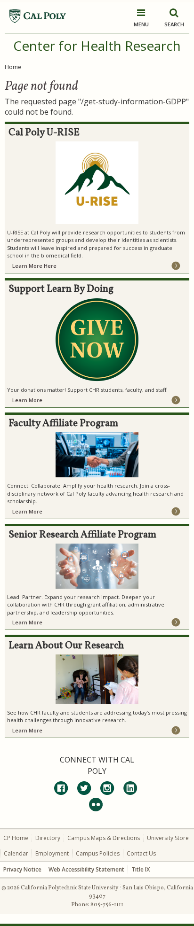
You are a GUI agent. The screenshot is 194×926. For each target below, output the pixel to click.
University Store (168, 838)
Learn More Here (34, 265)
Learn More (27, 400)
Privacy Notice (22, 869)
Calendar (16, 853)
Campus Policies (98, 853)
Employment (52, 853)
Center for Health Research (97, 45)
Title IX (140, 869)
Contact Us (141, 853)
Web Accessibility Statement (86, 869)
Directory (47, 838)
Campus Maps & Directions (103, 838)
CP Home (15, 838)
